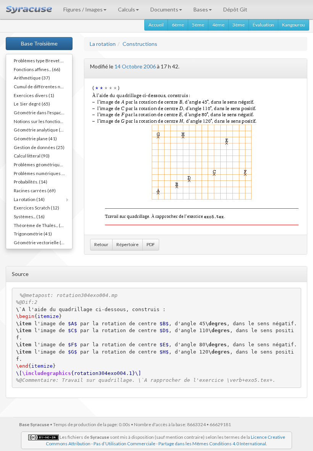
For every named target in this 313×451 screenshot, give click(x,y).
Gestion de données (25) (39, 147)
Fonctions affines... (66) (37, 69)
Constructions (140, 44)
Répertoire (127, 244)
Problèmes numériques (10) (42, 173)
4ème (218, 25)
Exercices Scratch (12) (36, 207)
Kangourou (293, 25)
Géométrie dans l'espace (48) (43, 112)
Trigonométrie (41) (33, 233)
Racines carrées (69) (35, 190)
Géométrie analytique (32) (40, 129)
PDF (151, 244)
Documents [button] (164, 9)
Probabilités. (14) (30, 181)
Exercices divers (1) (34, 95)
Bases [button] (201, 9)
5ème (198, 25)
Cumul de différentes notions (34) (43, 86)
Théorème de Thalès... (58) (40, 225)
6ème (178, 25)
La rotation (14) (29, 199)
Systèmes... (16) (29, 216)
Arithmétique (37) (32, 77)
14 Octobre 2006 (135, 66)
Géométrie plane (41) (35, 138)
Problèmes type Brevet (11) (41, 60)
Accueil (156, 25)
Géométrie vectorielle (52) (41, 242)
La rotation (103, 44)
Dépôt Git (235, 9)
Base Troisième (39, 43)
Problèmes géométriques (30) (43, 164)
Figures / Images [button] (83, 9)
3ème (238, 25)
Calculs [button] (126, 9)
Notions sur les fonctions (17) (43, 121)
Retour (101, 244)
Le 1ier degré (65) (32, 103)
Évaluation (263, 25)
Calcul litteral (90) (32, 155)
